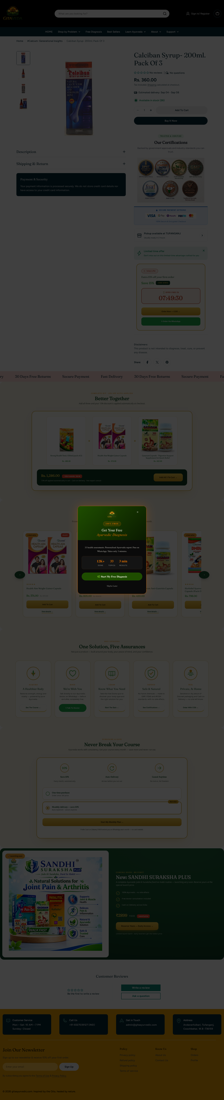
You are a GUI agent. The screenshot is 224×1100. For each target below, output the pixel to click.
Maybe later (112, 586)
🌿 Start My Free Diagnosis (112, 576)
